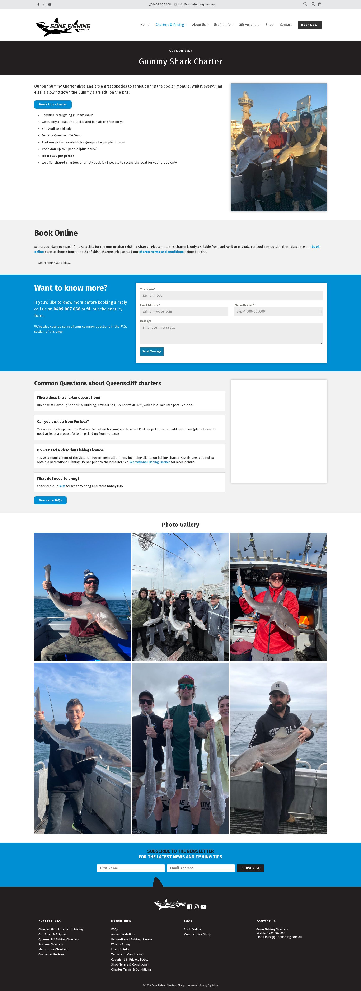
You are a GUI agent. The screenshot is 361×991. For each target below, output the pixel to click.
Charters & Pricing (170, 25)
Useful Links (120, 949)
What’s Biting (120, 944)
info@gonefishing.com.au (196, 4)
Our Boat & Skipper (52, 934)
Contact (286, 25)
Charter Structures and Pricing (60, 929)
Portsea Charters (50, 944)
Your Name (147, 289)
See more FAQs (50, 500)
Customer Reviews (51, 954)
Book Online (192, 929)
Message (145, 321)
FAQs (61, 486)
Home (144, 25)
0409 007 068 (161, 4)
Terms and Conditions (127, 954)
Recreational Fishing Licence (149, 462)
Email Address (150, 305)
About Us (199, 25)
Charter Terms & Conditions (131, 969)
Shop (270, 25)
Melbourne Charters (53, 949)
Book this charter (53, 104)
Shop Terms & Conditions (129, 964)
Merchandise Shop (197, 934)
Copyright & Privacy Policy (129, 959)
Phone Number (244, 305)
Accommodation (123, 934)
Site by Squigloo (209, 985)
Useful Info (222, 25)
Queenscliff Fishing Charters (58, 939)
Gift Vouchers (249, 25)
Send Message (151, 351)
